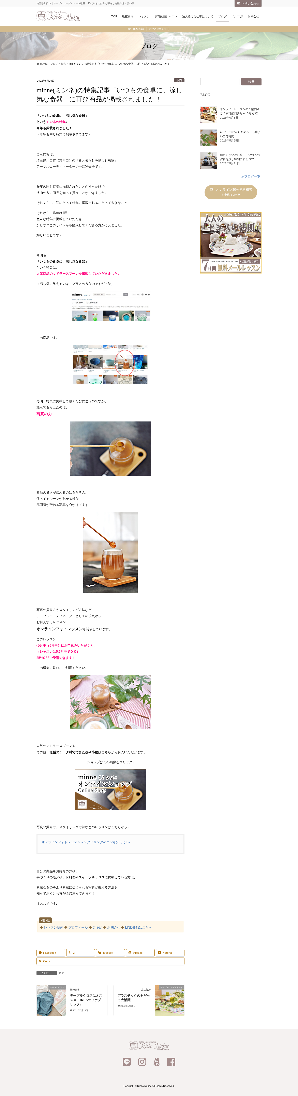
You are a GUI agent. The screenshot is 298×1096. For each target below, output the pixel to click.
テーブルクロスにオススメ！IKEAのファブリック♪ (86, 1000)
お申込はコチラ (157, 29)
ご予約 (97, 927)
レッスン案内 (53, 927)
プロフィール (78, 927)
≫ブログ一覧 (250, 176)
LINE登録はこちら (138, 927)
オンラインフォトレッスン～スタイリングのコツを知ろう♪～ (86, 842)
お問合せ (113, 927)
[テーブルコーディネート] (169, 1000)
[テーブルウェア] (51, 1000)
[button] (231, 192)
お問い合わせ (250, 3)
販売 (179, 80)
